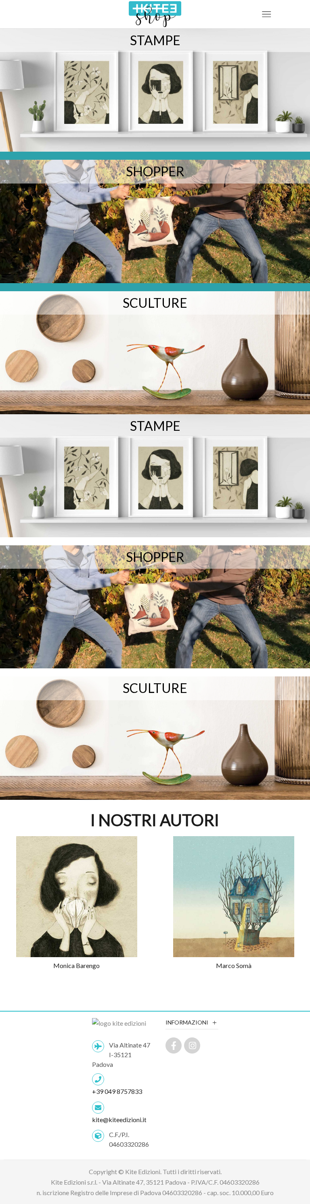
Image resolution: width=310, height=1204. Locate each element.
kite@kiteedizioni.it (119, 1119)
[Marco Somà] (233, 903)
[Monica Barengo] (76, 903)
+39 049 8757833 (117, 1091)
